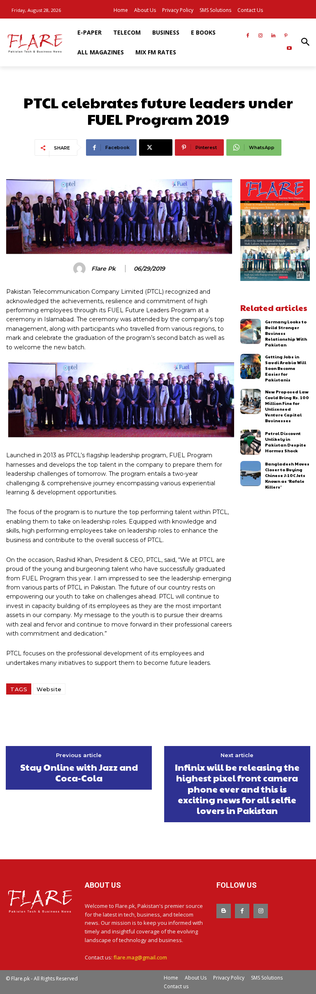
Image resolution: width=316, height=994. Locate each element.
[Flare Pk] (80, 268)
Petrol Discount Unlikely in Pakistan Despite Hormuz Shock (285, 442)
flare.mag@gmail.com (140, 957)
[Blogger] (223, 911)
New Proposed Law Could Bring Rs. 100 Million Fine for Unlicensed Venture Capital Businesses (287, 406)
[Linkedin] (273, 36)
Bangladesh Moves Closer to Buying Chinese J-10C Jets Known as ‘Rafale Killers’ (287, 475)
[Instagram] (260, 36)
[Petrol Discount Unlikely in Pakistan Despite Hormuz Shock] (250, 442)
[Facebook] (248, 36)
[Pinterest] (285, 36)
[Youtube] (289, 49)
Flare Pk (103, 268)
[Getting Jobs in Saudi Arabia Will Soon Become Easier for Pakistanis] (250, 366)
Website (49, 689)
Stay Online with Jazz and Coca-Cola (79, 773)
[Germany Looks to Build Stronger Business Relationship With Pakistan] (250, 331)
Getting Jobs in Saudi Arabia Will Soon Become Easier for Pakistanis (285, 368)
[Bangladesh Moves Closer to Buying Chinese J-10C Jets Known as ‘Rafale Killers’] (250, 473)
